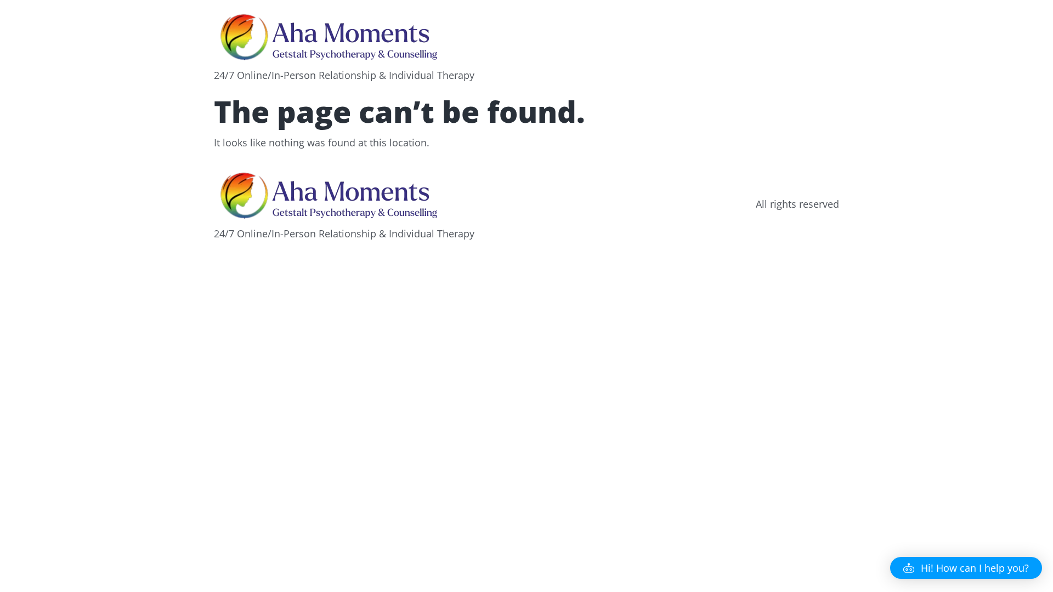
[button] (966, 568)
